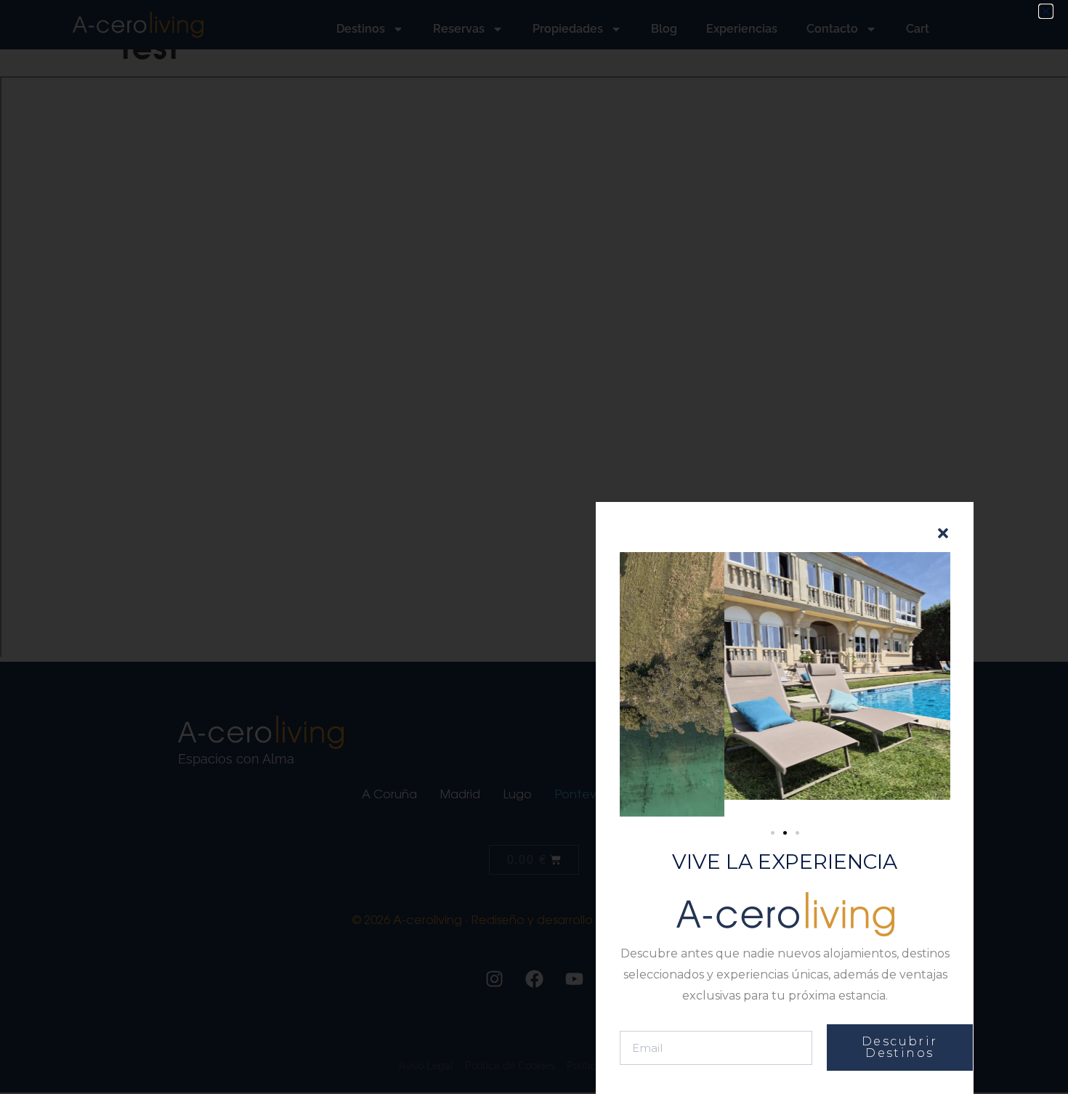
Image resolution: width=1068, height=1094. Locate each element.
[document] (534, 547)
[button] (1045, 11)
